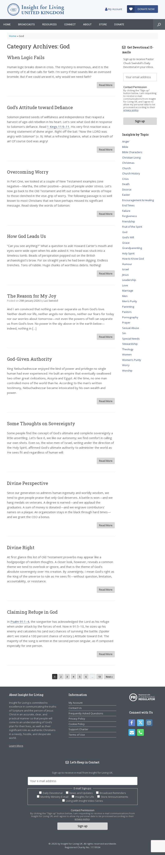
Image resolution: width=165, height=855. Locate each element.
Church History (131, 173)
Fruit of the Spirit (132, 226)
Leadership (129, 280)
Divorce (126, 189)
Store (103, 24)
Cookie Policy (77, 724)
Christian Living (131, 157)
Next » (109, 676)
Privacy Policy (77, 718)
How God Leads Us (26, 236)
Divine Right (20, 547)
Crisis (125, 179)
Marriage (127, 290)
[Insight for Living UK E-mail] (131, 732)
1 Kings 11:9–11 (58, 127)
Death (126, 184)
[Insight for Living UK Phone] (140, 732)
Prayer (126, 322)
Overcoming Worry (27, 172)
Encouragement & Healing (138, 200)
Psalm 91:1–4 (19, 621)
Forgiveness (129, 216)
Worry (126, 365)
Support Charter (78, 729)
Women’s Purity (131, 360)
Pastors (127, 312)
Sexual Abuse (130, 328)
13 (99, 676)
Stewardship (130, 344)
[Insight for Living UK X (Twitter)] (140, 722)
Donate (119, 24)
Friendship (128, 221)
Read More (105, 85)
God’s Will (128, 237)
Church (126, 168)
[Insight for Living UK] (35, 9)
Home (7, 24)
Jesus (125, 274)
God (124, 232)
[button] (159, 24)
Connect (70, 24)
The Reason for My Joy (31, 296)
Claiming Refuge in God (32, 612)
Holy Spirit (128, 253)
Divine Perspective (27, 483)
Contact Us (75, 708)
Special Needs (131, 338)
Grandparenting (132, 248)
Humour (127, 264)
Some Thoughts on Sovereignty (41, 423)
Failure (126, 211)
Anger (125, 141)
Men (125, 296)
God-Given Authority (29, 359)
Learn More (16, 745)
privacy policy (130, 110)
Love (125, 285)
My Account (114, 9)
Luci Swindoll (51, 300)
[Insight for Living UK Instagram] (149, 722)
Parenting (128, 306)
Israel (125, 269)
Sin (124, 333)
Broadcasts (26, 24)
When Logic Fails (25, 57)
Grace (126, 243)
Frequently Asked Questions (86, 713)
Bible (125, 147)
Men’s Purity (129, 301)
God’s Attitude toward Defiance (40, 107)
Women (127, 354)
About (87, 24)
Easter (126, 195)
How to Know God (133, 258)
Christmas (128, 163)
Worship (127, 370)
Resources (49, 24)
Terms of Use (77, 734)
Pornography (130, 317)
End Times (128, 205)
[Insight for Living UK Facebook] (131, 722)
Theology (127, 349)
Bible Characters (132, 152)
